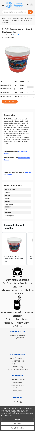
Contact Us (17, 388)
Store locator (17, 382)
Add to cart (9, 102)
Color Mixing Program (17, 379)
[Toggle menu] (3, 4)
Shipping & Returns (17, 385)
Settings (17, 419)
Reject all (17, 424)
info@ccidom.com (17, 364)
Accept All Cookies (17, 428)
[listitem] (14, 248)
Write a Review (18, 35)
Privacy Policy (17, 391)
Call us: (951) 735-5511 (17, 358)
